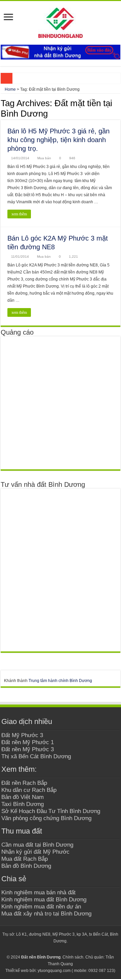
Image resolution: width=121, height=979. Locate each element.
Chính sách (73, 957)
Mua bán (44, 158)
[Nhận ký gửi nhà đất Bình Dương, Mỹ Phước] (60, 51)
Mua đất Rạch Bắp (24, 858)
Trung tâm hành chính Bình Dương (60, 680)
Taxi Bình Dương (22, 804)
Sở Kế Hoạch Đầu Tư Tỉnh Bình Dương (50, 811)
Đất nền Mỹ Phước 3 (27, 749)
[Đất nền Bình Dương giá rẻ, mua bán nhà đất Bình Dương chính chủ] (60, 21)
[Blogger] (66, 949)
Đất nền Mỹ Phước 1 (27, 742)
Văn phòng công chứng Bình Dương (46, 818)
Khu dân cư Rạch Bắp (28, 789)
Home (10, 89)
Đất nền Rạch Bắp (24, 782)
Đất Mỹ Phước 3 (22, 735)
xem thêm (19, 214)
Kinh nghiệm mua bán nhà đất (38, 892)
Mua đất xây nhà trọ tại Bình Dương (46, 913)
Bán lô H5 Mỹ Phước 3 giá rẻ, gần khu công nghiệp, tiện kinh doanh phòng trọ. (58, 139)
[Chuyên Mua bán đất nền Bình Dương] (52, 569)
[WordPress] (73, 949)
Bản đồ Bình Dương (26, 865)
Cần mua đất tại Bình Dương (37, 844)
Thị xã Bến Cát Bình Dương (36, 756)
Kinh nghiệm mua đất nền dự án (41, 906)
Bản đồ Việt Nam (22, 797)
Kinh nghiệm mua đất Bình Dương (43, 899)
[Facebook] (47, 949)
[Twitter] (53, 949)
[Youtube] (60, 949)
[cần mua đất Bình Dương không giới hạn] (52, 402)
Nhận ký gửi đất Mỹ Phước (35, 851)
